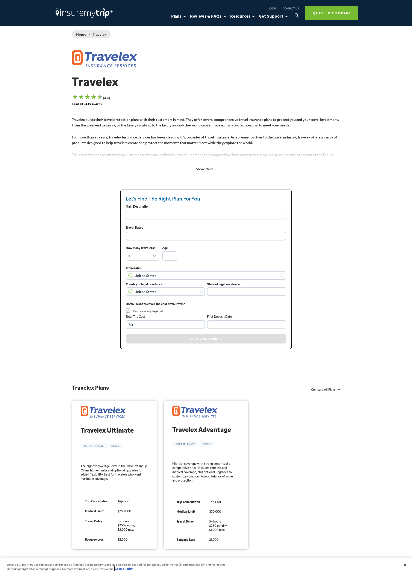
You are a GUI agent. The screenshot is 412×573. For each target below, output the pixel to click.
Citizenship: (134, 268)
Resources (240, 16)
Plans (176, 16)
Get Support (271, 16)
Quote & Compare (332, 12)
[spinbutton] (169, 256)
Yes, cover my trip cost (148, 311)
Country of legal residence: (144, 284)
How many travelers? (140, 248)
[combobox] (206, 215)
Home (81, 34)
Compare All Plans (323, 389)
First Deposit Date (219, 316)
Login (272, 8)
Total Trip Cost (135, 316)
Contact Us (291, 8)
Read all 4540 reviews (87, 104)
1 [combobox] (129, 256)
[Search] (297, 16)
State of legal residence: (224, 284)
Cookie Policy (124, 569)
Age (165, 248)
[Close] (405, 565)
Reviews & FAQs (206, 16)
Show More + (206, 168)
